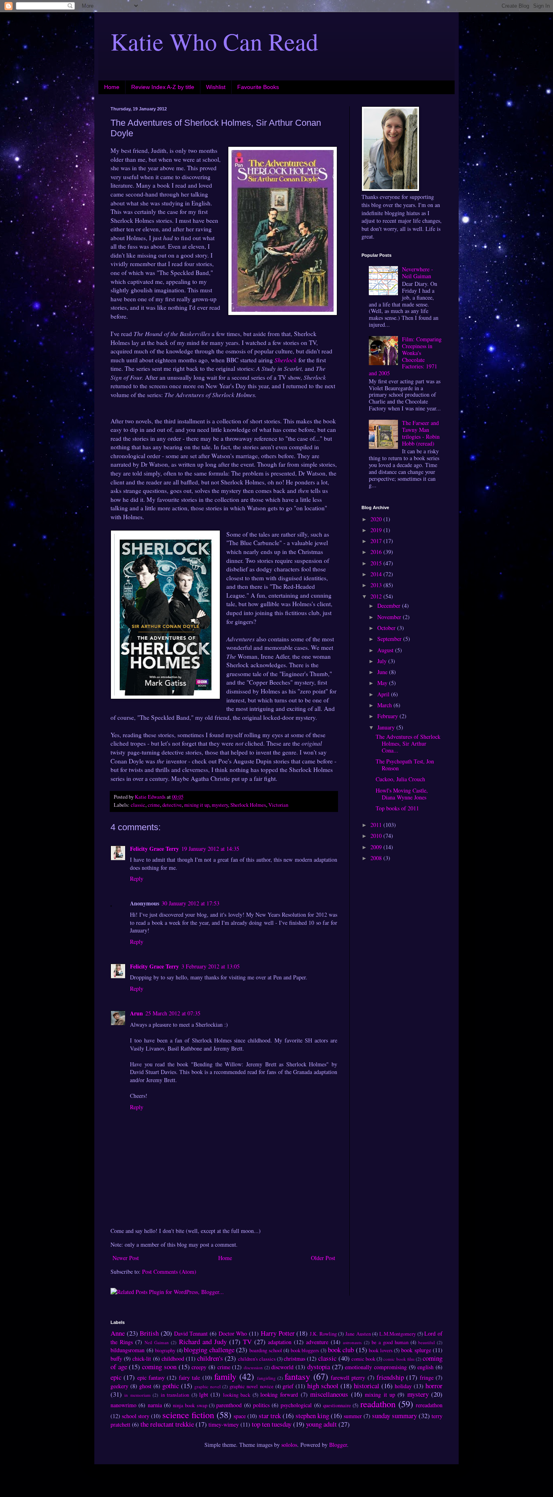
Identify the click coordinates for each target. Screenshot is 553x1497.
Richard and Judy (203, 1341)
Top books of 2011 (397, 808)
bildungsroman (128, 1350)
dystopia (318, 1366)
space (240, 1416)
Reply (136, 878)
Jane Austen (358, 1333)
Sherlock (285, 360)
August (386, 650)
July (382, 661)
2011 (376, 825)
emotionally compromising (376, 1367)
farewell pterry (348, 1377)
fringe (427, 1377)
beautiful (426, 1342)
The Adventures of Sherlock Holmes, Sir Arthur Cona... (408, 743)
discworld (282, 1367)
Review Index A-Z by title (162, 87)
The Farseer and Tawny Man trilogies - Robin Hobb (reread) (421, 433)
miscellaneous (329, 1394)
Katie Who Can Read (214, 41)
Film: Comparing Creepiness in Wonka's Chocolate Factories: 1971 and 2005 (405, 356)
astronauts (352, 1342)
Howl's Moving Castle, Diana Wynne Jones (402, 794)
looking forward (279, 1394)
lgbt (203, 1394)
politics (261, 1405)
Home (111, 87)
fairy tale (189, 1377)
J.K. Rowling (323, 1333)
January (386, 727)
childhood (173, 1358)
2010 (376, 835)
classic (138, 804)
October (387, 628)
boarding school (265, 1350)
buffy (116, 1358)
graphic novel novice (251, 1386)
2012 (376, 596)
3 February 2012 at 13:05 (210, 966)
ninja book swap (190, 1405)
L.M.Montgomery (397, 1333)
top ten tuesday (271, 1424)
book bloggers (305, 1350)
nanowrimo (123, 1405)
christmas (294, 1358)
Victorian (278, 804)
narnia (155, 1405)
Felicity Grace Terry (154, 848)
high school (322, 1385)
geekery (119, 1386)
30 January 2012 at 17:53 (190, 903)
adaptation (279, 1342)
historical (366, 1385)
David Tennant (191, 1333)
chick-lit (141, 1358)
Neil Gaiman (157, 1342)
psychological (296, 1405)
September (390, 639)
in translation (175, 1394)
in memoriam (137, 1395)
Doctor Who (233, 1333)
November (390, 617)
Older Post (323, 1258)
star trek (270, 1415)
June (383, 672)
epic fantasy (151, 1377)
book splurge (416, 1350)
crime (154, 804)
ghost (145, 1386)
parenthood (229, 1405)
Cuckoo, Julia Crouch (400, 779)
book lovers (381, 1350)
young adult (321, 1424)
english (425, 1367)
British (149, 1333)
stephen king (312, 1415)
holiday (403, 1386)
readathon (378, 1404)
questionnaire (337, 1405)
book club (341, 1349)
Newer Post (126, 1258)
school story (135, 1416)
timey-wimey (223, 1424)
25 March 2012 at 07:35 (172, 1013)
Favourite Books (258, 87)
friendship (390, 1377)
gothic (170, 1385)
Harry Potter (278, 1333)
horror (433, 1385)
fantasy (297, 1376)
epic (116, 1377)
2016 (376, 552)
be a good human (390, 1342)
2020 (376, 519)
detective (172, 804)
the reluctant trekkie (167, 1424)
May (383, 683)
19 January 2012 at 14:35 (210, 848)
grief (288, 1386)
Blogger (338, 1444)
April (384, 694)
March (385, 705)
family (225, 1376)
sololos (289, 1444)
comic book (363, 1358)
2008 (376, 858)
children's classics (257, 1358)
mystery (220, 804)
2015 (376, 563)
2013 (376, 585)
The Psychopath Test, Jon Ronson (405, 764)
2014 (376, 574)
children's (210, 1358)
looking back (236, 1394)
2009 (376, 847)
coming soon (159, 1366)
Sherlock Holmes (248, 804)
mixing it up (196, 804)
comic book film (398, 1359)
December (389, 605)
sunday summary (394, 1415)
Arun (136, 1013)
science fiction (188, 1414)
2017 (376, 541)
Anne (118, 1333)
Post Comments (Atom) (169, 1271)
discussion (253, 1367)
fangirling (266, 1378)
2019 (376, 530)
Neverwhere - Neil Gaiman (417, 272)
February (388, 716)
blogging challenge (209, 1349)
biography (165, 1350)
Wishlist (215, 87)
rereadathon (429, 1405)
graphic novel (207, 1386)
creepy (198, 1367)
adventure (317, 1342)
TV (247, 1341)
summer (353, 1416)
